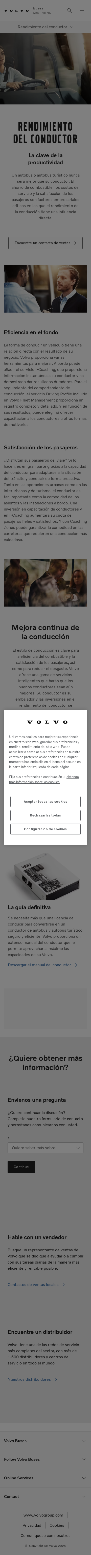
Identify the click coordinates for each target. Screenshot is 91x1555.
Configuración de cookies (45, 829)
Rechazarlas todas (45, 815)
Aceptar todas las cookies (45, 801)
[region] (45, 777)
